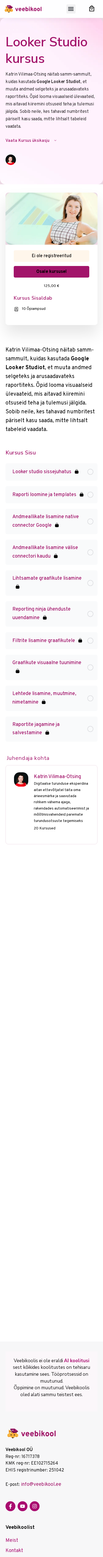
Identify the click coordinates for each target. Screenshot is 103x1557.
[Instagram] (35, 1506)
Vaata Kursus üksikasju (28, 140)
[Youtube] (22, 1506)
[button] (71, 9)
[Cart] (92, 8)
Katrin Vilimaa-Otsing (57, 777)
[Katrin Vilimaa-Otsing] (21, 779)
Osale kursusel (51, 272)
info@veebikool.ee (41, 1484)
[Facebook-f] (10, 1506)
